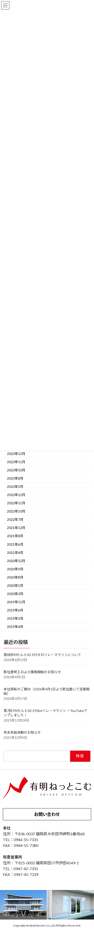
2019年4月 (15, 627)
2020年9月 (15, 569)
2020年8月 (15, 577)
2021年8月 (15, 536)
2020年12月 (16, 561)
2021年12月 (16, 528)
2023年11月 (16, 462)
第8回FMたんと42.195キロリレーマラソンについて (42, 655)
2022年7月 (15, 520)
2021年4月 (15, 552)
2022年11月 (16, 503)
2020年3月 (15, 594)
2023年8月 (15, 478)
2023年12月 (16, 454)
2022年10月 (16, 511)
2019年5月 (15, 618)
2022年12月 (16, 495)
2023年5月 (15, 486)
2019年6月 (15, 610)
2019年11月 (16, 602)
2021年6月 (15, 544)
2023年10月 (16, 470)
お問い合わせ (47, 814)
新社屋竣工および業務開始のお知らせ (32, 672)
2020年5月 (15, 585)
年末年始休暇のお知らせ (22, 732)
